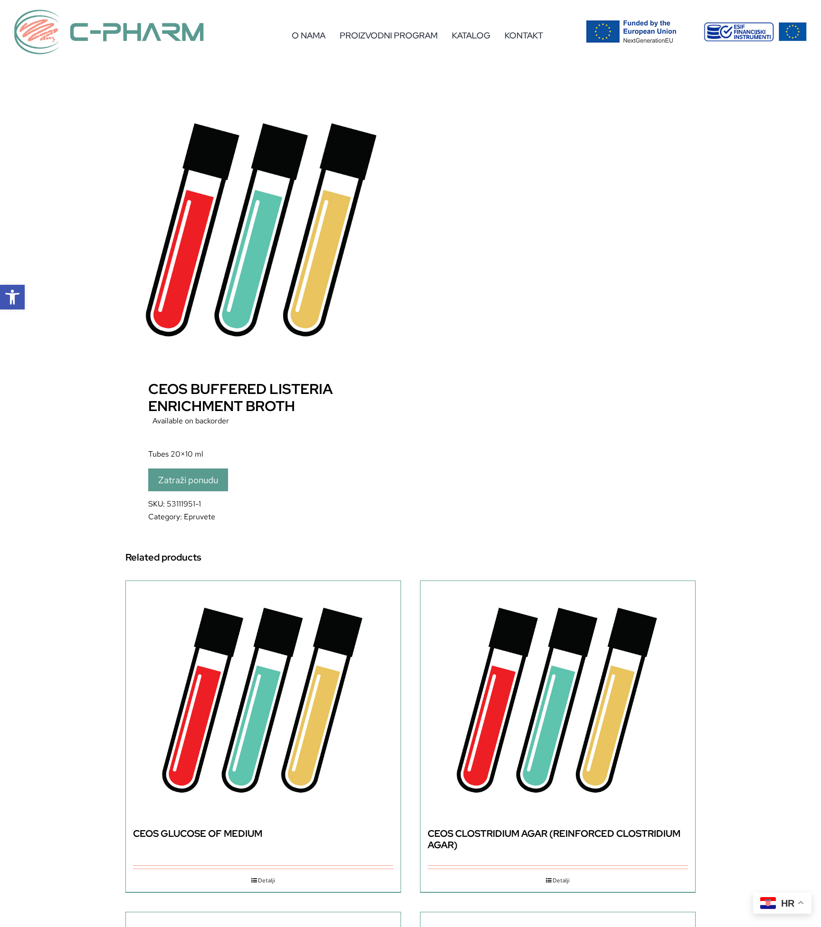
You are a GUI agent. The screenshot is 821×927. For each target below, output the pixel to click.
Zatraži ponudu (188, 480)
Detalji (266, 880)
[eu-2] (755, 26)
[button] (12, 297)
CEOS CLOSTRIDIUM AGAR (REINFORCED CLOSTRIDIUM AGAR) (554, 839)
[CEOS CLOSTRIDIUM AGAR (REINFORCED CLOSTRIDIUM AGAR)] (557, 699)
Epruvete (199, 517)
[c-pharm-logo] (109, 13)
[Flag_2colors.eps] (631, 23)
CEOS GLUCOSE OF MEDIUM (197, 833)
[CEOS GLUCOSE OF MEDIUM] (263, 699)
